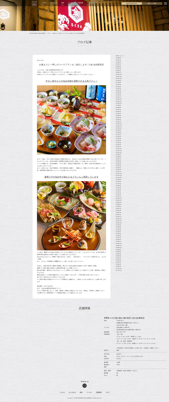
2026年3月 (118, 68)
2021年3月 (118, 192)
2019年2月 (118, 239)
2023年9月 (118, 130)
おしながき (72, 392)
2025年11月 (119, 76)
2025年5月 (118, 88)
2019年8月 (118, 227)
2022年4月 (118, 165)
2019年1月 (118, 241)
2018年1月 (118, 266)
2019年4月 (118, 235)
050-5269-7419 (132, 3)
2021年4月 (118, 190)
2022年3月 (118, 167)
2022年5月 (118, 163)
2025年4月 (118, 91)
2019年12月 (119, 218)
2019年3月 (118, 237)
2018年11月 (119, 245)
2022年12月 (119, 148)
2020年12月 (119, 198)
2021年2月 (118, 194)
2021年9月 (118, 179)
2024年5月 (118, 113)
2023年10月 (119, 128)
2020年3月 (118, 212)
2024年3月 (118, 117)
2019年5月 (118, 233)
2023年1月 (118, 146)
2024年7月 (118, 109)
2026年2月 (118, 70)
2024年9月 (118, 105)
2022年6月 (118, 161)
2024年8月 (118, 107)
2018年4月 (118, 260)
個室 (81, 392)
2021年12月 (119, 173)
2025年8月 (118, 82)
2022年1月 (118, 171)
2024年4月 (118, 115)
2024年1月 (118, 122)
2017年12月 (119, 268)
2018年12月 (119, 243)
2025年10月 (119, 78)
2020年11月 (119, 200)
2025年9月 (118, 80)
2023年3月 (118, 142)
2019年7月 (118, 229)
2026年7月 (118, 60)
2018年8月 (118, 251)
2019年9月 (118, 225)
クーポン (89, 392)
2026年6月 (118, 62)
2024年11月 (119, 101)
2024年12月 (119, 99)
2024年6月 (118, 111)
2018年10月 (119, 247)
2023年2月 (118, 144)
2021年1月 (118, 196)
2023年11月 (119, 126)
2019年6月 (118, 231)
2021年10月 (119, 177)
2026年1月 (118, 72)
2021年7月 (118, 183)
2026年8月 (118, 58)
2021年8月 (118, 181)
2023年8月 (118, 132)
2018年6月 (118, 256)
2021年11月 (119, 175)
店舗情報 (99, 392)
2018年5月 (118, 258)
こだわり (62, 392)
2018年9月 (118, 249)
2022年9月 (118, 154)
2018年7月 (118, 254)
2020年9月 (118, 204)
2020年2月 (118, 214)
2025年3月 (118, 93)
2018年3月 (118, 262)
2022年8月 (118, 157)
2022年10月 (119, 152)
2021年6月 (118, 185)
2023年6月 (118, 136)
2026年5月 (118, 64)
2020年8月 (118, 206)
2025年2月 (118, 95)
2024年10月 (119, 103)
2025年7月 (118, 84)
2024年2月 (118, 119)
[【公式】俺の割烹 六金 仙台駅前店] (34, 4)
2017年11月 (119, 270)
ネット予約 (152, 3)
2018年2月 (118, 264)
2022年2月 (118, 169)
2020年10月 (119, 202)
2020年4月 (118, 210)
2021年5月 (118, 188)
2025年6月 (118, 86)
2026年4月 (118, 66)
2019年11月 (119, 220)
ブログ (107, 392)
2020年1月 (118, 216)
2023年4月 (118, 140)
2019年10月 (119, 223)
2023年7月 (118, 134)
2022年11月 (119, 150)
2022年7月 (118, 159)
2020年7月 (118, 208)
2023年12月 (119, 124)
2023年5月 (118, 138)
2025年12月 (119, 74)
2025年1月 (118, 97)
